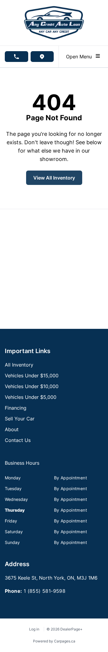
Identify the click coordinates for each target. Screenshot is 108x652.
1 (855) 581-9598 (44, 591)
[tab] (22, 465)
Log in (34, 629)
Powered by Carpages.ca (54, 641)
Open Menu (80, 57)
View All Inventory (54, 178)
